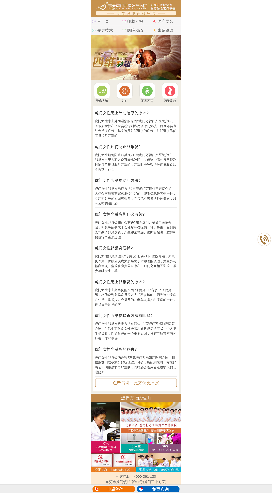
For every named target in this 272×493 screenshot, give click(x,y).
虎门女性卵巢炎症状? (114, 248)
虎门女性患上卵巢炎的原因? (120, 282)
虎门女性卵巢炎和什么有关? (120, 214)
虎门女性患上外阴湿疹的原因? (122, 113)
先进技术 (105, 30)
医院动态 (135, 30)
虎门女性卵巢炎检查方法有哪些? (124, 315)
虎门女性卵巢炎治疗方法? (118, 180)
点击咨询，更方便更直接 (136, 382)
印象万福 (135, 21)
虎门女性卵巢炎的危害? (116, 349)
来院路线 (165, 30)
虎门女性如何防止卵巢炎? (118, 147)
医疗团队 (165, 21)
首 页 (103, 21)
